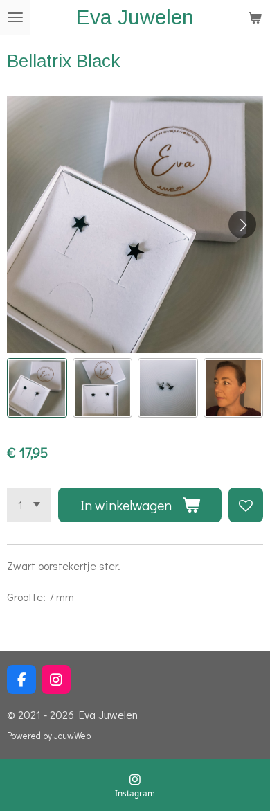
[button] (37, 388)
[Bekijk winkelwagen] (255, 17)
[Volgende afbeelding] (242, 224)
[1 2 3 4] (29, 505)
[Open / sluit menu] (15, 17)
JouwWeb (72, 735)
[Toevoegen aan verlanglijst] (245, 505)
